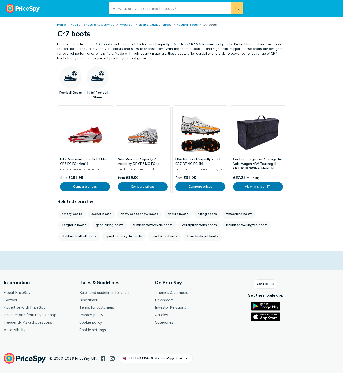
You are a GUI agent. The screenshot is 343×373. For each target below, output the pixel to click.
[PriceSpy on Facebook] (103, 358)
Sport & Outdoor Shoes (155, 24)
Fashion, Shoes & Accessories (92, 24)
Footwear (126, 24)
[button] (265, 284)
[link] (85, 149)
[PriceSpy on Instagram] (112, 358)
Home (61, 24)
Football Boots (187, 24)
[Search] (237, 8)
